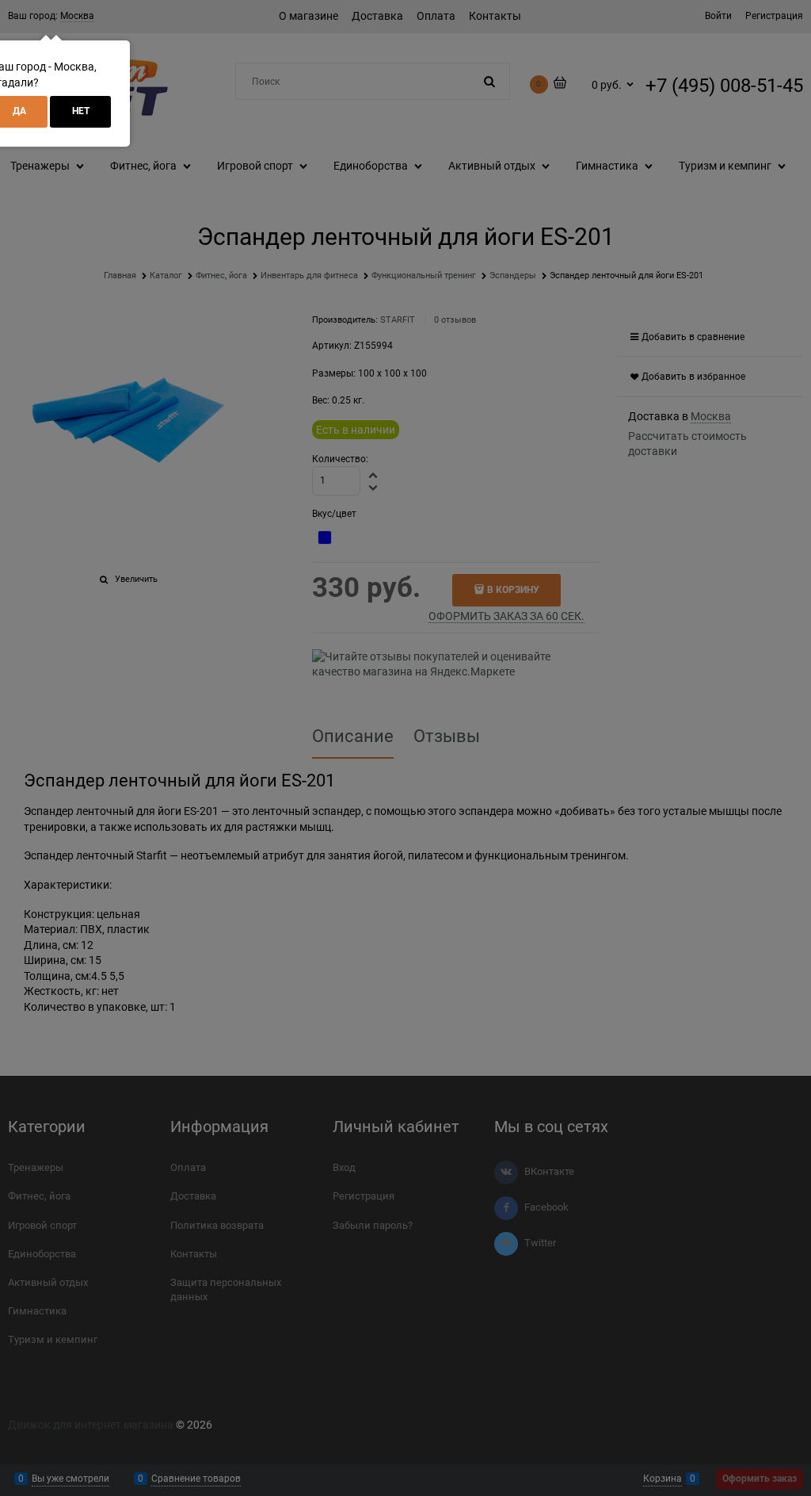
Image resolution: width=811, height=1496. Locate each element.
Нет (80, 111)
